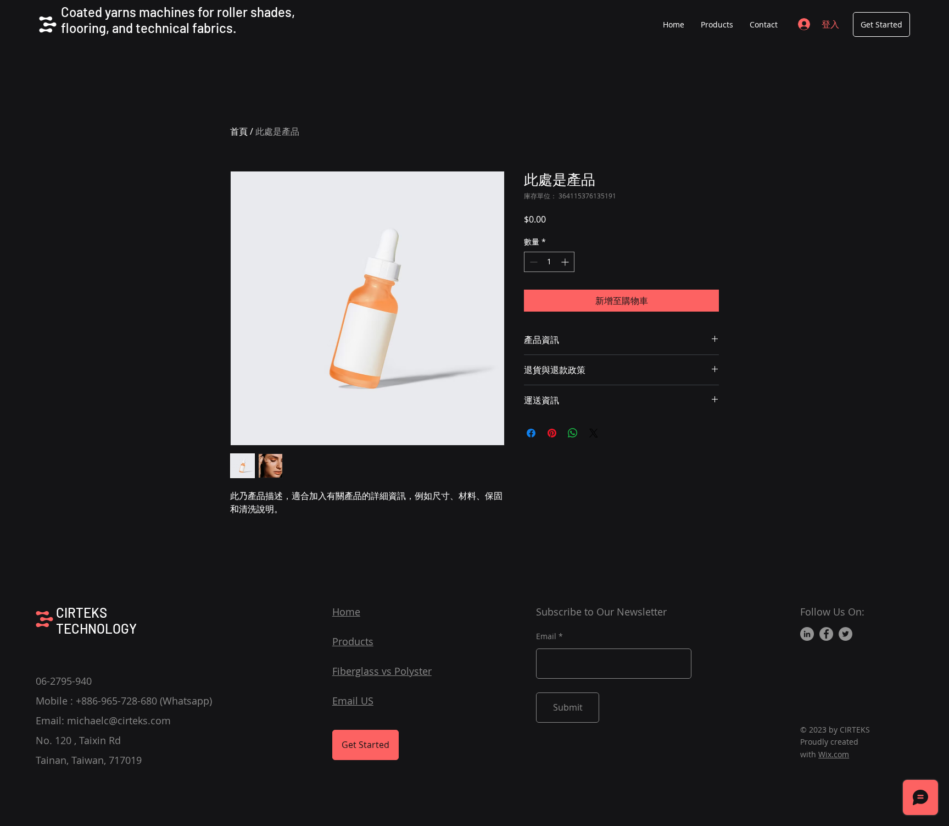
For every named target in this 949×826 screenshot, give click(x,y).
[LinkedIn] (807, 634)
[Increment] (566, 261)
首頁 (239, 131)
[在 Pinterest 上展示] (552, 433)
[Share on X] (593, 433)
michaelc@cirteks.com (119, 720)
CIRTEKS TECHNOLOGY (96, 620)
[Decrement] (532, 261)
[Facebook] (826, 634)
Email (546, 636)
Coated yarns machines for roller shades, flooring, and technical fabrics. (178, 20)
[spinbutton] (549, 261)
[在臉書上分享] (531, 433)
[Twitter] (845, 634)
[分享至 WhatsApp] (572, 433)
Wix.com (833, 754)
